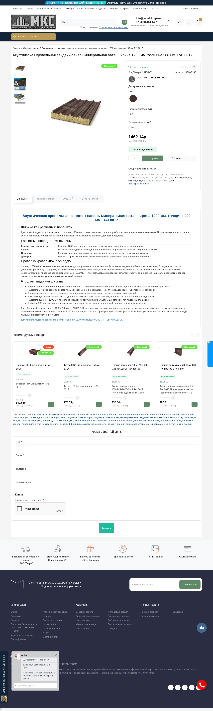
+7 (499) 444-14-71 (147, 22)
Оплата (29, 8)
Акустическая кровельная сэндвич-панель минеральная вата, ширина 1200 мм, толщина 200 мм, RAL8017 (106, 218)
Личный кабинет (149, 611)
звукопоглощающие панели (165, 414)
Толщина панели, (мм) (139, 122)
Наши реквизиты (140, 8)
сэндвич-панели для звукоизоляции (176, 417)
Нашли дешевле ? (144, 149)
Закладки (178, 611)
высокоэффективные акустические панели (83, 424)
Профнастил (83, 620)
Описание (22, 198)
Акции (46, 632)
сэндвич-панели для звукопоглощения (129, 424)
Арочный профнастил (88, 616)
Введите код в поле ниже (28, 500)
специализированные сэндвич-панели (135, 417)
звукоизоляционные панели (101, 414)
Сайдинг (112, 628)
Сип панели (82, 628)
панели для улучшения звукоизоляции (138, 420)
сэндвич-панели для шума (26, 420)
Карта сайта (49, 624)
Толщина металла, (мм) (140, 109)
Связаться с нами (52, 620)
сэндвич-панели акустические (35, 414)
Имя (18, 441)
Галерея (47, 616)
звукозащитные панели (73, 417)
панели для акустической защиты (40, 424)
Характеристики (45, 198)
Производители (51, 628)
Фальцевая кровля (118, 611)
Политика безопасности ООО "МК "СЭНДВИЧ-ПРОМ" (24, 627)
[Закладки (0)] (189, 22)
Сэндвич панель (84, 611)
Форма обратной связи (55, 611)
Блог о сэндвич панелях (49, 8)
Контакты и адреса (119, 8)
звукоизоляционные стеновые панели (95, 420)
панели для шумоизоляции (44, 417)
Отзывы (68, 198)
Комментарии (23, 482)
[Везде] (118, 22)
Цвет (130, 91)
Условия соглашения (22, 635)
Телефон (21, 468)
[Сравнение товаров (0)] (179, 22)
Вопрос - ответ (91, 198)
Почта (19, 455)
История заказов (150, 616)
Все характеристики (138, 183)
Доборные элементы (119, 620)
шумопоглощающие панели (133, 414)
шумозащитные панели (100, 417)
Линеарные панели (118, 616)
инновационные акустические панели (171, 424)
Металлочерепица (86, 624)
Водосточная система (120, 624)
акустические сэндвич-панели (68, 414)
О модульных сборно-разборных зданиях (85, 8)
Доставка (17, 8)
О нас (155, 8)
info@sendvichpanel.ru (150, 18)
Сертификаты (18, 639)
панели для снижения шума (58, 420)
